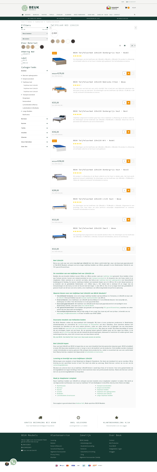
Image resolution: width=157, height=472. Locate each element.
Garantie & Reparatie (57, 449)
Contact (117, 14)
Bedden (27, 14)
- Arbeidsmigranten (86, 443)
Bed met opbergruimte (30, 75)
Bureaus (36, 14)
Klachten (53, 457)
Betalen (53, 443)
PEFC (25, 63)
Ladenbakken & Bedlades (31, 108)
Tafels (51, 14)
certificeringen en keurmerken (88, 324)
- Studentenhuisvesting (87, 446)
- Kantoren (83, 449)
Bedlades (60, 393)
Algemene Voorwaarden (58, 452)
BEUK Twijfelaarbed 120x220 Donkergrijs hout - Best (100, 111)
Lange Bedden (27, 111)
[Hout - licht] (28, 47)
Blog (106, 14)
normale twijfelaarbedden (89, 298)
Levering (53, 440)
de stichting (66, 332)
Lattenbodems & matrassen (66, 395)
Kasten (44, 14)
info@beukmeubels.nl (71, 313)
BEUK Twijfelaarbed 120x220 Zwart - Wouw (94, 228)
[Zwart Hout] (42, 47)
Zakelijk (100, 14)
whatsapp (60, 313)
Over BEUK (112, 446)
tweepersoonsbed (98, 278)
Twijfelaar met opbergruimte (106, 392)
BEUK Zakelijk (84, 440)
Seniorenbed (27, 101)
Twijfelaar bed (27, 82)
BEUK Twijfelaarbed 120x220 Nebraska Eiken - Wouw (99, 82)
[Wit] (37, 47)
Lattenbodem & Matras (30, 105)
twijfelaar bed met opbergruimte (110, 280)
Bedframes (26, 114)
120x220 (26, 54)
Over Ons (91, 14)
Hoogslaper (26, 98)
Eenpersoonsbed (28, 79)
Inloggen (112, 452)
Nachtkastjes (61, 386)
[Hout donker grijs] (23, 47)
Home (23, 22)
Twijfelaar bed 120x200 (31, 85)
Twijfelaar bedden (103, 390)
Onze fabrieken (79, 14)
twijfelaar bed (107, 276)
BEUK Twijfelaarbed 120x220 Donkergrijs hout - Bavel (101, 170)
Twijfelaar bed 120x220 (31, 91)
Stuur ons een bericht (30, 450)
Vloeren (68, 14)
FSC (25, 60)
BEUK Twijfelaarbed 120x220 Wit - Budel (94, 140)
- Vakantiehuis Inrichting (87, 452)
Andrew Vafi (80, 403)
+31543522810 (27, 447)
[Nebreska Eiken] (32, 47)
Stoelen (60, 14)
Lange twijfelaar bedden (105, 395)
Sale (111, 14)
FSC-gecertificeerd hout (112, 307)
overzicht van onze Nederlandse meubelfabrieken (82, 328)
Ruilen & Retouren (56, 446)
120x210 (61, 298)
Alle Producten (113, 443)
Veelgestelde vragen (115, 449)
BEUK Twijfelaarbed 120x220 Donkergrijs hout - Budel (101, 53)
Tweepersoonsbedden (104, 386)
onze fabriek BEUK (87, 305)
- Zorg (82, 454)
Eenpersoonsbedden (103, 388)
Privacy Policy (55, 454)
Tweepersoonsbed (29, 95)
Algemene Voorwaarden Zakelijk (90, 457)
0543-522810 (27, 445)
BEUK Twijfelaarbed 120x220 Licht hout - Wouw (97, 199)
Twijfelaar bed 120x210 (31, 88)
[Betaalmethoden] (56, 465)
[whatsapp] (10, 461)
